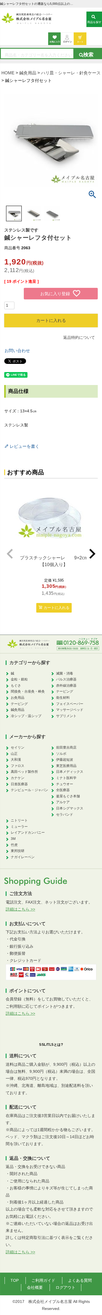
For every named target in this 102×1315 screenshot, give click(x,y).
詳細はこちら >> (20, 909)
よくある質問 (80, 1280)
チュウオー (64, 784)
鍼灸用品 (27, 72)
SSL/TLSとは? (51, 1045)
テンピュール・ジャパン (29, 790)
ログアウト (65, 1287)
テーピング (19, 704)
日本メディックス (69, 772)
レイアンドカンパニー (28, 833)
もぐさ (16, 685)
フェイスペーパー (69, 704)
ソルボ (61, 754)
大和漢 (16, 760)
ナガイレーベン (23, 857)
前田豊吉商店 (66, 747)
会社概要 (35, 1287)
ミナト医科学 (66, 778)
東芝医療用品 (66, 766)
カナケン (17, 778)
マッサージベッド (69, 710)
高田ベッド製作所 (24, 772)
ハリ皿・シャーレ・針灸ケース (71, 72)
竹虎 (14, 845)
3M (13, 839)
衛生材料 (63, 698)
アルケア (63, 802)
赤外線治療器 (66, 685)
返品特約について (79, 337)
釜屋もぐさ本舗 (68, 796)
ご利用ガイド (43, 1280)
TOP (14, 1280)
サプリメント (66, 716)
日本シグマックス (69, 808)
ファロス (17, 766)
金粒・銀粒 (19, 679)
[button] (10, 554)
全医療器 (63, 790)
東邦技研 (17, 851)
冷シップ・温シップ (26, 716)
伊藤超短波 (64, 760)
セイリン (17, 747)
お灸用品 (17, 698)
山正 (14, 754)
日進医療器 (19, 784)
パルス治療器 (66, 679)
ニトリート (19, 820)
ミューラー (19, 827)
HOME (7, 72)
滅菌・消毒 (64, 673)
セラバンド (64, 814)
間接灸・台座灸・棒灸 (28, 691)
